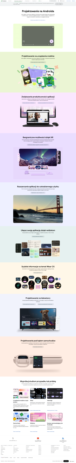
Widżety (32, 423)
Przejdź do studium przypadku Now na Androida (21, 410)
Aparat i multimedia (15, 450)
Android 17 (39, 446)
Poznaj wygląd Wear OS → (38, 272)
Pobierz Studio (53, 451)
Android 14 (39, 450)
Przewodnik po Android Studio (55, 447)
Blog (1, 453)
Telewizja (49, 400)
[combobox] (53, 1)
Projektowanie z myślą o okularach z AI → (38, 192)
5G (13, 453)
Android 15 (39, 449)
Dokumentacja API (53, 450)
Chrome (14, 457)
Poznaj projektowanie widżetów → (38, 236)
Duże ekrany (27, 446)
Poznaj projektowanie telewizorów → (29, 304)
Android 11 (39, 454)
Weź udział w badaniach (66, 450)
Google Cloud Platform (24, 457)
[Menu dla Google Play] (37, 1)
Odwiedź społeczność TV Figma (52, 410)
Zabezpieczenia (3, 449)
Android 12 (39, 453)
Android (2, 446)
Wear (31, 400)
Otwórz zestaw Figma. (16, 431)
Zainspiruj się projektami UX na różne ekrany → (38, 20)
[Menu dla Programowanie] (30, 1)
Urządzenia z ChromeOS (29, 449)
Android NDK (52, 452)
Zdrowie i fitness (15, 449)
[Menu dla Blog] (42, 1)
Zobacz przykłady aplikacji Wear (35, 410)
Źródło (2, 450)
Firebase (18, 457)
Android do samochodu (29, 450)
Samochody (16, 423)
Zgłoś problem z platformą (66, 446)
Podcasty (2, 454)
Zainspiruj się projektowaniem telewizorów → (45, 304)
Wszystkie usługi (30, 457)
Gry (13, 446)
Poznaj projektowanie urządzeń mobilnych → (38, 62)
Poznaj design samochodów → (38, 346)
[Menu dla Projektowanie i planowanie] (23, 1)
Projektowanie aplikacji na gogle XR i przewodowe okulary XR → (38, 144)
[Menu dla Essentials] (12, 1)
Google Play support (66, 449)
